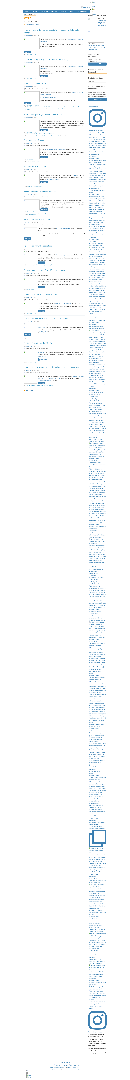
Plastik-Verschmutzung (39, 265)
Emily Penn (27, 249)
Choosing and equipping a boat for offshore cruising (46, 59)
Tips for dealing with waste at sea (38, 246)
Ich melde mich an (97, 64)
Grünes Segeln (48, 265)
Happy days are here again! (96, 45)
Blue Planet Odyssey (53, 179)
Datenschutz (38, 1069)
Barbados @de (57, 135)
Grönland (53, 106)
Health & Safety (30, 159)
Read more (27, 52)
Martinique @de (42, 135)
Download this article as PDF (49, 97)
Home (25, 14)
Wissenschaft (30, 240)
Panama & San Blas (33, 108)
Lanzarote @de (34, 135)
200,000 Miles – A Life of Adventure (55, 149)
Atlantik (41, 106)
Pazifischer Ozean (68, 106)
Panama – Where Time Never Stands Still (41, 191)
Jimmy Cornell (28, 35)
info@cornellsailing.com (73, 1067)
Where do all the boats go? (35, 83)
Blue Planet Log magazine (63, 228)
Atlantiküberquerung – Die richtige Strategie (43, 114)
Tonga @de (63, 108)
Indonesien (78, 108)
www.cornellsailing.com (56, 1067)
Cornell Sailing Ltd (76, 1069)
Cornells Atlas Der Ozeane (46, 385)
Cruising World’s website (63, 303)
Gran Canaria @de (70, 108)
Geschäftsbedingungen (49, 1069)
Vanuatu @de (39, 186)
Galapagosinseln (42, 108)
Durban (28, 109)
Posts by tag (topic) (96, 78)
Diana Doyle (28, 222)
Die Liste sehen (97, 99)
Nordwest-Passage (34, 106)
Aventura (76, 175)
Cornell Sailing (28, 370)
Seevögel (36, 240)
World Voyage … (42, 356)
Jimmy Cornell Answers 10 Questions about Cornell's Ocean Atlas (52, 367)
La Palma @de (50, 135)
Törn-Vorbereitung (31, 54)
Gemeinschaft (30, 211)
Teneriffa (68, 135)
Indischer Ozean (60, 106)
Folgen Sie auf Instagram (95, 1032)
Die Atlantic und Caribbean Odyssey (35, 133)
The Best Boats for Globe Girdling (38, 343)
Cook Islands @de (56, 108)
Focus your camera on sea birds (37, 219)
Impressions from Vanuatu (35, 166)
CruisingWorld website (44, 380)
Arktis (28, 106)
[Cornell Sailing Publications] (65, 5)
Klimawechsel (30, 289)
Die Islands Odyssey (49, 133)
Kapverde (49, 108)
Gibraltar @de (47, 106)
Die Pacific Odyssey (43, 213)
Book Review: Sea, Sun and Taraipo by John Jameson (102, 23)
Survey (37, 105)
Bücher (28, 385)
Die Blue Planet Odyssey (32, 185)
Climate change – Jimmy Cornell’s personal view (44, 270)
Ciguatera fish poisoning (34, 140)
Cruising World (43, 332)
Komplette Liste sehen (32, 24)
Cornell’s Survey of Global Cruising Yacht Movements (47, 318)
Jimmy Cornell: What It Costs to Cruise (40, 294)
